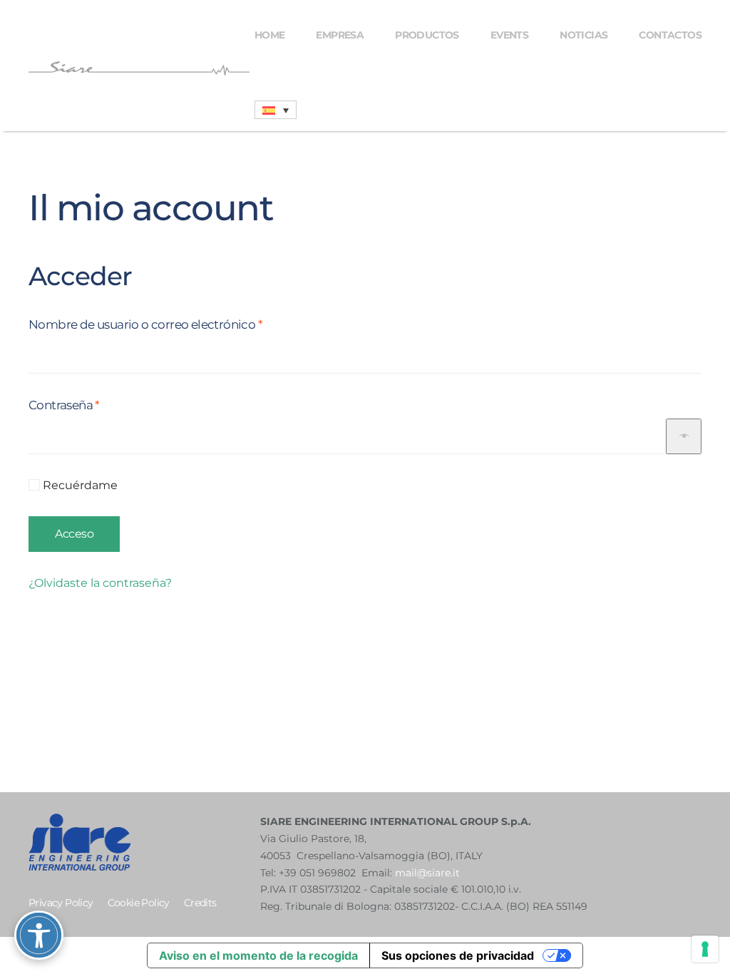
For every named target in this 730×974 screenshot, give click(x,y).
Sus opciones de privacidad (457, 955)
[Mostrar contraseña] (683, 436)
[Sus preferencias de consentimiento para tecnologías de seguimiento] (705, 949)
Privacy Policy (61, 902)
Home (270, 35)
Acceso (74, 533)
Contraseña (97, 404)
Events (509, 35)
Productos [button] (427, 35)
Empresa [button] (340, 35)
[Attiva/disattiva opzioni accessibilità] (38, 935)
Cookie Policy (139, 902)
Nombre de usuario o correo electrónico (178, 324)
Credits (200, 902)
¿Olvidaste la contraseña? (100, 583)
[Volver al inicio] (142, 68)
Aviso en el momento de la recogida (258, 955)
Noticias (583, 35)
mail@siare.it (427, 872)
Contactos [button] (670, 35)
